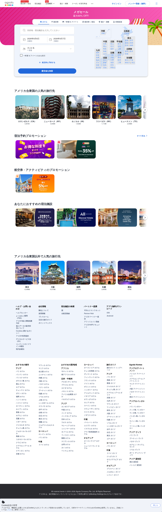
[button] (51, 3)
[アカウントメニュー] (156, 3)
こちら (9, 509)
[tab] (44, 21)
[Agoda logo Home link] (9, 3)
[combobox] (49, 30)
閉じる (155, 505)
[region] (81, 110)
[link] (35, 149)
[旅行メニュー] (91, 3)
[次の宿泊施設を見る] (145, 217)
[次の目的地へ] (145, 110)
